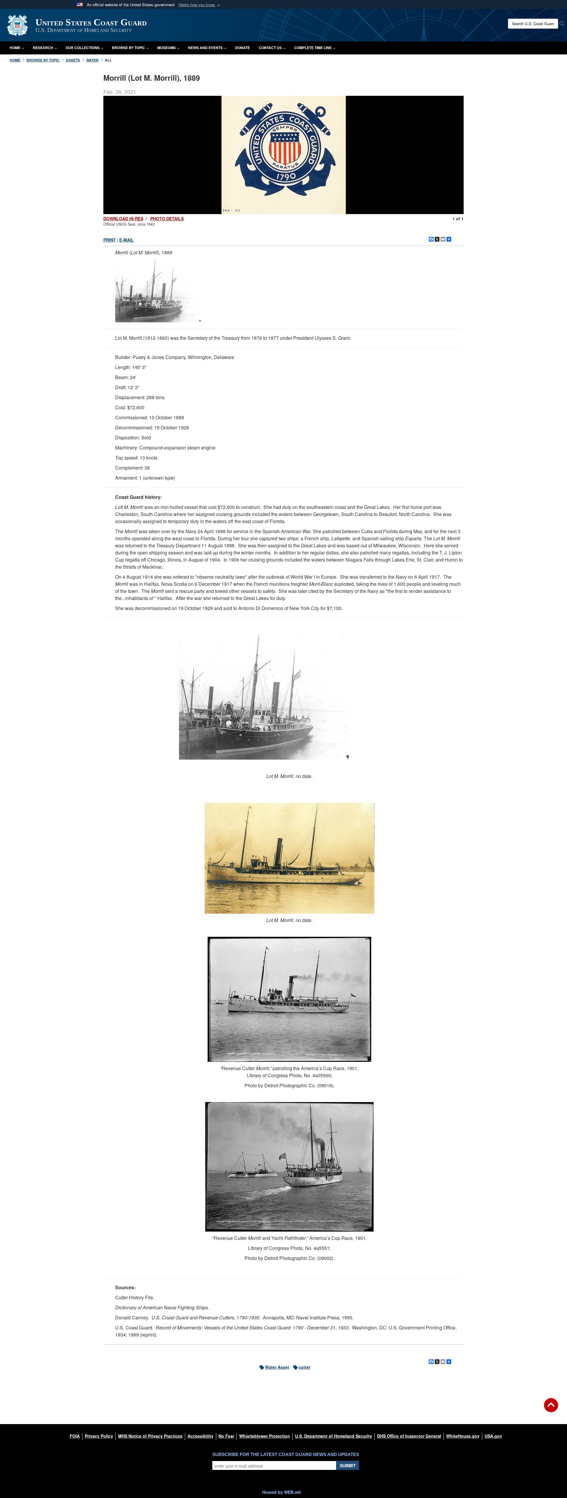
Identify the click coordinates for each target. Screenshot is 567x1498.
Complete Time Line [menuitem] (313, 47)
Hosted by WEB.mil (281, 1492)
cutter (304, 1367)
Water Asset (277, 1367)
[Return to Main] (551, 1409)
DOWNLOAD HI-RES (123, 218)
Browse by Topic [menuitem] (128, 47)
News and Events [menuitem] (205, 47)
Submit (348, 1465)
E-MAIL (126, 240)
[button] (200, 5)
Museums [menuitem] (166, 47)
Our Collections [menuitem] (83, 47)
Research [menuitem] (43, 47)
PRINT (109, 240)
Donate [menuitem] (242, 47)
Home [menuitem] (15, 47)
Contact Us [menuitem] (270, 47)
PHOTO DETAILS (167, 218)
